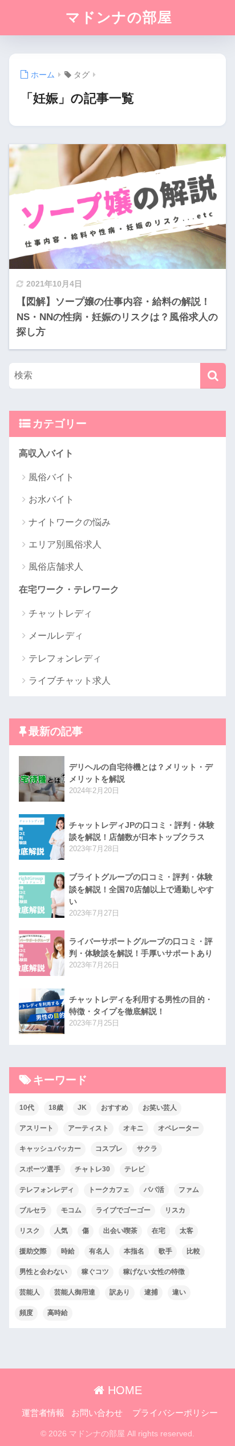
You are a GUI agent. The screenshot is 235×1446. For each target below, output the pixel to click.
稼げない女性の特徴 (154, 1272)
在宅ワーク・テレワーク (69, 589)
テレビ (134, 1169)
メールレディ (56, 635)
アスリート (36, 1128)
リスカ (175, 1210)
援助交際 (33, 1251)
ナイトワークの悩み (70, 522)
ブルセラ (33, 1210)
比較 (193, 1251)
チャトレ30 (92, 1169)
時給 (68, 1251)
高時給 (57, 1313)
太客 (186, 1231)
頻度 (26, 1313)
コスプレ (109, 1149)
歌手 (165, 1251)
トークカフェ (108, 1190)
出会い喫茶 (120, 1231)
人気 (61, 1231)
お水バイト (51, 499)
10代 (26, 1108)
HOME (123, 1390)
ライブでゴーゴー (123, 1210)
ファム (189, 1190)
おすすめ (114, 1108)
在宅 (158, 1231)
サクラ (147, 1149)
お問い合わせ (97, 1413)
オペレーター (178, 1128)
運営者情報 (43, 1413)
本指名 (134, 1251)
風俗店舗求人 (56, 566)
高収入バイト (46, 453)
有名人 (99, 1251)
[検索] (213, 376)
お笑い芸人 (160, 1108)
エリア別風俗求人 (65, 544)
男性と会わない (43, 1272)
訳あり (120, 1292)
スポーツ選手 (39, 1169)
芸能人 (29, 1292)
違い (179, 1292)
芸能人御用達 (74, 1292)
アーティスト (88, 1128)
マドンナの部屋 (119, 17)
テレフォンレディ (65, 658)
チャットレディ (60, 613)
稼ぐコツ (95, 1272)
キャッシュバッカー (50, 1149)
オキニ (133, 1128)
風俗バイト (51, 477)
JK (82, 1108)
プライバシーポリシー (175, 1413)
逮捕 (151, 1292)
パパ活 (154, 1190)
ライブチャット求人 (70, 680)
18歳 (55, 1108)
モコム (71, 1210)
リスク (29, 1231)
